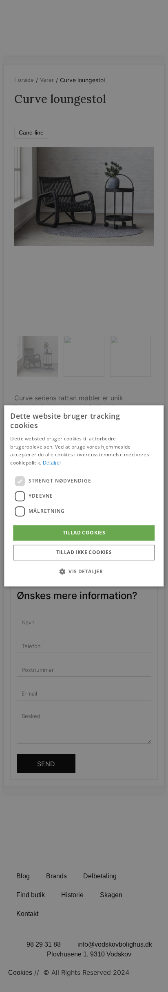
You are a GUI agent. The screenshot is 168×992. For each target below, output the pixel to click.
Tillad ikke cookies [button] (84, 552)
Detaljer (52, 463)
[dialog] (84, 495)
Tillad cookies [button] (84, 532)
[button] (84, 572)
